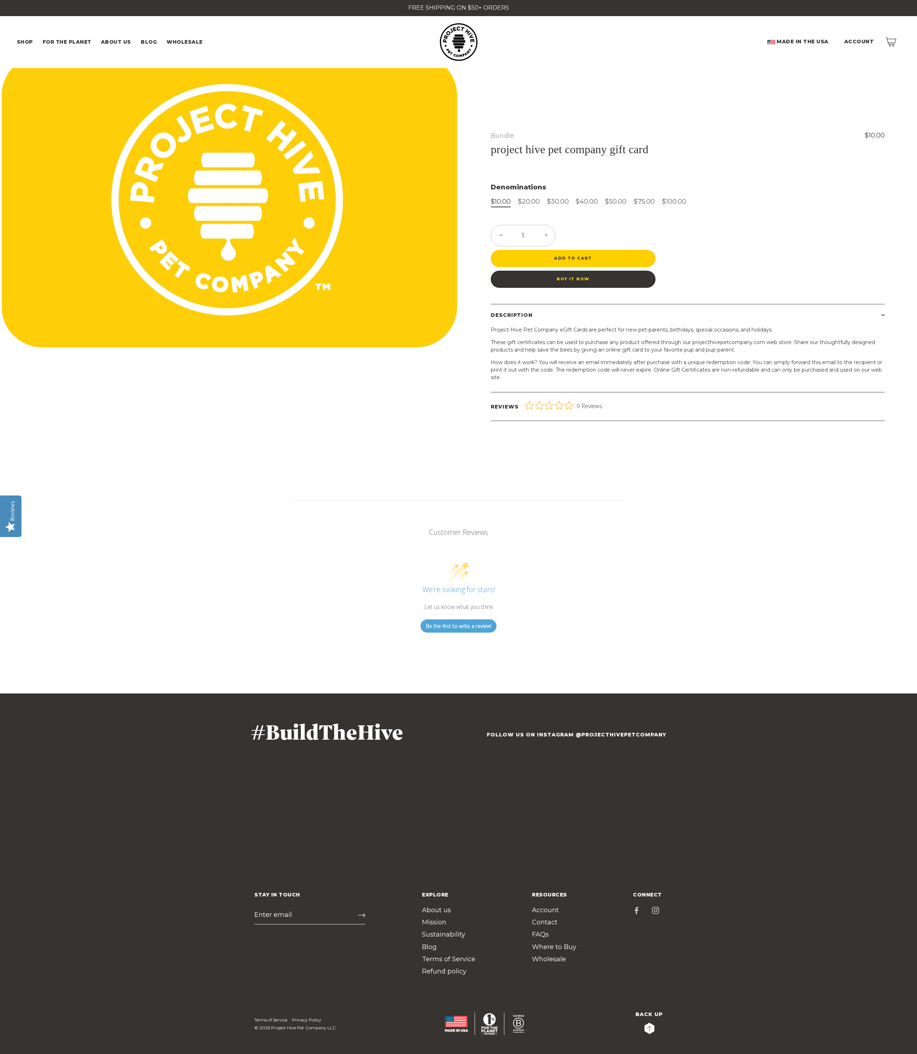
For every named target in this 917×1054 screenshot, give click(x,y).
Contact (544, 922)
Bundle (502, 136)
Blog (149, 42)
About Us (116, 42)
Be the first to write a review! (458, 626)
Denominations (518, 187)
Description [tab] (512, 315)
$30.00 (558, 202)
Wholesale (549, 959)
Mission (434, 922)
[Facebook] (636, 910)
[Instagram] (655, 910)
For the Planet (67, 42)
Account (859, 41)
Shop (25, 42)
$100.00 (674, 202)
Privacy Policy (306, 1019)
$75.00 (644, 202)
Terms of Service (448, 959)
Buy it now (573, 278)
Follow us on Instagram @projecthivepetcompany (576, 734)
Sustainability (443, 934)
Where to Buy (554, 947)
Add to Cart (573, 258)
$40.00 (587, 202)
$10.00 (501, 202)
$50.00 (615, 202)
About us (436, 910)
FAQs (540, 934)
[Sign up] (361, 914)
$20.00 (529, 202)
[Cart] (890, 42)
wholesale (185, 42)
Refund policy (444, 971)
